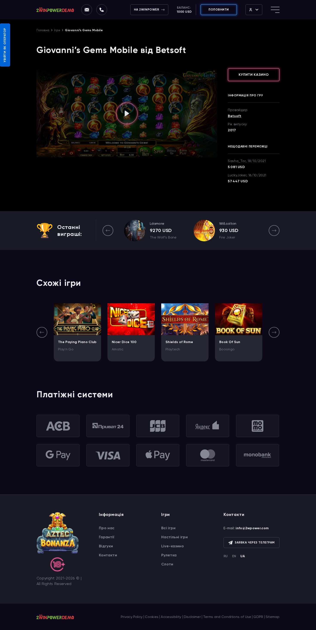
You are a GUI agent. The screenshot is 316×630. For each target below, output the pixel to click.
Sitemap (272, 617)
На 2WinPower (146, 9)
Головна (43, 30)
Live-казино (172, 546)
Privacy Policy (132, 617)
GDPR (258, 617)
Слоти (167, 564)
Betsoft (234, 116)
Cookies (151, 617)
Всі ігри (168, 528)
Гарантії (106, 537)
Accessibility (171, 617)
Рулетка (169, 555)
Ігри (57, 30)
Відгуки (106, 546)
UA (242, 556)
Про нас (107, 528)
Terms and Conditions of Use (227, 617)
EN (234, 556)
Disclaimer (192, 617)
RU (226, 556)
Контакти (108, 555)
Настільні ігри (174, 537)
